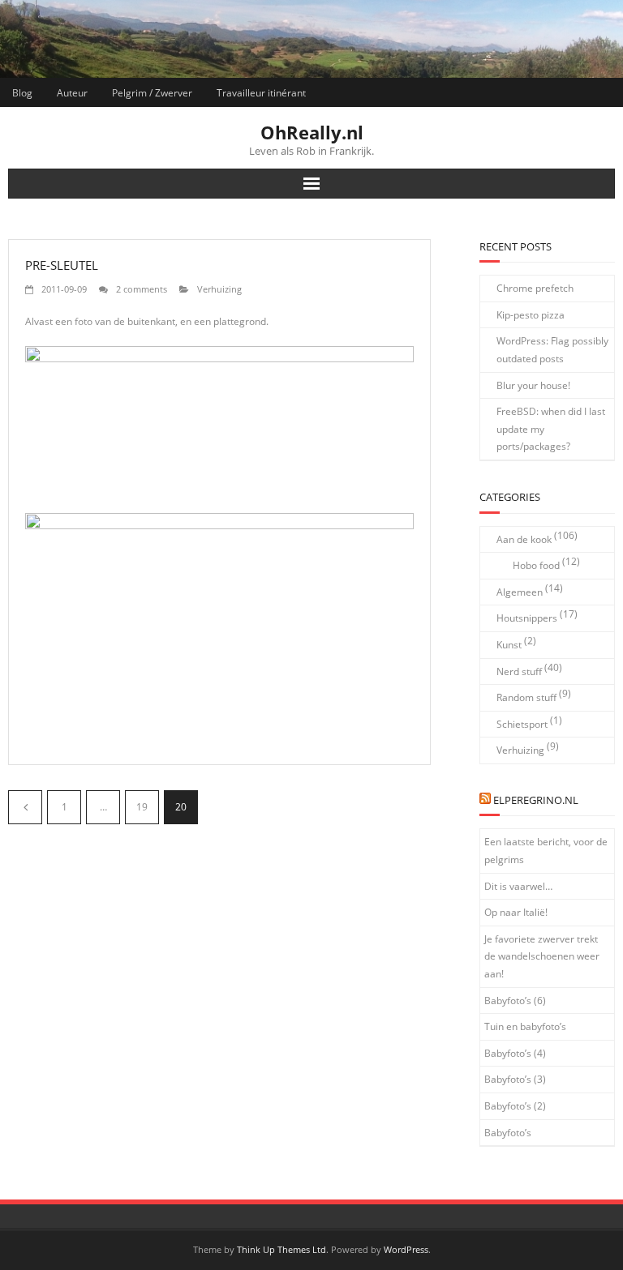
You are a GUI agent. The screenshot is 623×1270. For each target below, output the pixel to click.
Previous (25, 807)
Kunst (509, 645)
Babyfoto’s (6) (515, 1000)
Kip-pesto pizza (530, 315)
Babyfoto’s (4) (515, 1053)
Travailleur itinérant (261, 93)
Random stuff (526, 697)
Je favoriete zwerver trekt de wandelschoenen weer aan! (541, 956)
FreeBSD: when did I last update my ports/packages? (550, 428)
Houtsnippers (526, 618)
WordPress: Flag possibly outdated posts (552, 350)
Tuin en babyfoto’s (525, 1026)
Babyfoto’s (507, 1133)
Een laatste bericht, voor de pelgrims (546, 850)
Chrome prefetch (535, 288)
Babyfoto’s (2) (515, 1106)
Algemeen (519, 592)
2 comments (141, 289)
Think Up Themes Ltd (281, 1249)
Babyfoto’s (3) (515, 1079)
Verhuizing (219, 289)
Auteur (72, 93)
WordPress (406, 1249)
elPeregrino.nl (535, 800)
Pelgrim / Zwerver (152, 93)
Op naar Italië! (516, 912)
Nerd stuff (519, 671)
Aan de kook (524, 539)
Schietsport (522, 724)
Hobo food (536, 565)
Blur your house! (533, 385)
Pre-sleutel (61, 265)
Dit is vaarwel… (518, 886)
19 (142, 807)
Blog (22, 93)
